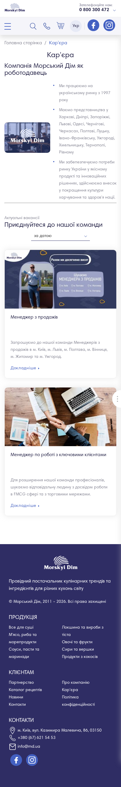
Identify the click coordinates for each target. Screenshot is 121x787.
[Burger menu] (7, 26)
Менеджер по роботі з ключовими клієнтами (58, 455)
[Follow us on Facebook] (94, 25)
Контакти (17, 705)
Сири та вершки (78, 650)
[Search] (33, 26)
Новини (16, 697)
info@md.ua (29, 747)
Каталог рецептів (25, 690)
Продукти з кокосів (80, 657)
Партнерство (21, 683)
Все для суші (21, 628)
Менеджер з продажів (34, 317)
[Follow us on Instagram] (109, 25)
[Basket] (60, 26)
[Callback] (47, 26)
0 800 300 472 (94, 10)
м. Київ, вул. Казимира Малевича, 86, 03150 (60, 731)
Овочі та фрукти (77, 642)
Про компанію (76, 683)
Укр (76, 26)
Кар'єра (70, 690)
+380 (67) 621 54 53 (37, 738)
